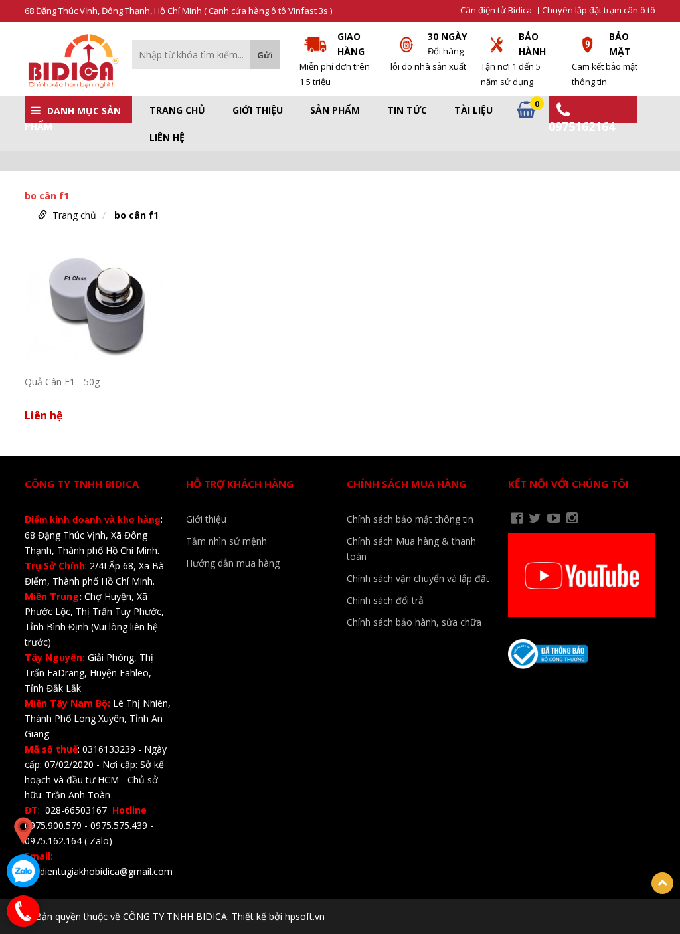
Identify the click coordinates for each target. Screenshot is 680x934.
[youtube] (553, 518)
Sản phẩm (335, 110)
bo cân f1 (136, 215)
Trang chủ (177, 110)
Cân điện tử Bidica (496, 10)
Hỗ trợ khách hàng (240, 483)
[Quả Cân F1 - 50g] (99, 306)
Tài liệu (473, 110)
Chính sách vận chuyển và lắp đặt (418, 578)
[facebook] (517, 518)
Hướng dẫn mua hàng (233, 563)
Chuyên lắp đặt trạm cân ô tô (598, 10)
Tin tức (407, 110)
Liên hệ (167, 137)
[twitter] (535, 518)
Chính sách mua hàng (406, 483)
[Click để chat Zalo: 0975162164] (23, 870)
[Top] (662, 883)
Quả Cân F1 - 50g (62, 381)
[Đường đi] (23, 831)
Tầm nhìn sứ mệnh (226, 541)
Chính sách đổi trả (385, 600)
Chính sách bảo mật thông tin (410, 519)
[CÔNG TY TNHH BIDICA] (72, 60)
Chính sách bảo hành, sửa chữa (414, 622)
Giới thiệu (257, 110)
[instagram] (572, 518)
